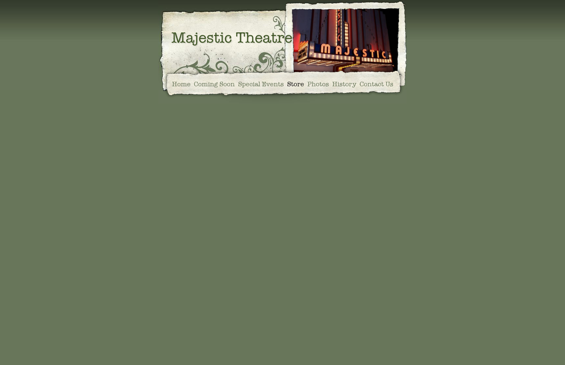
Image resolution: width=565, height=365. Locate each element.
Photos (318, 84)
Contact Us (376, 84)
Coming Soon (214, 84)
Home (181, 84)
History (344, 84)
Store (295, 84)
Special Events (261, 84)
